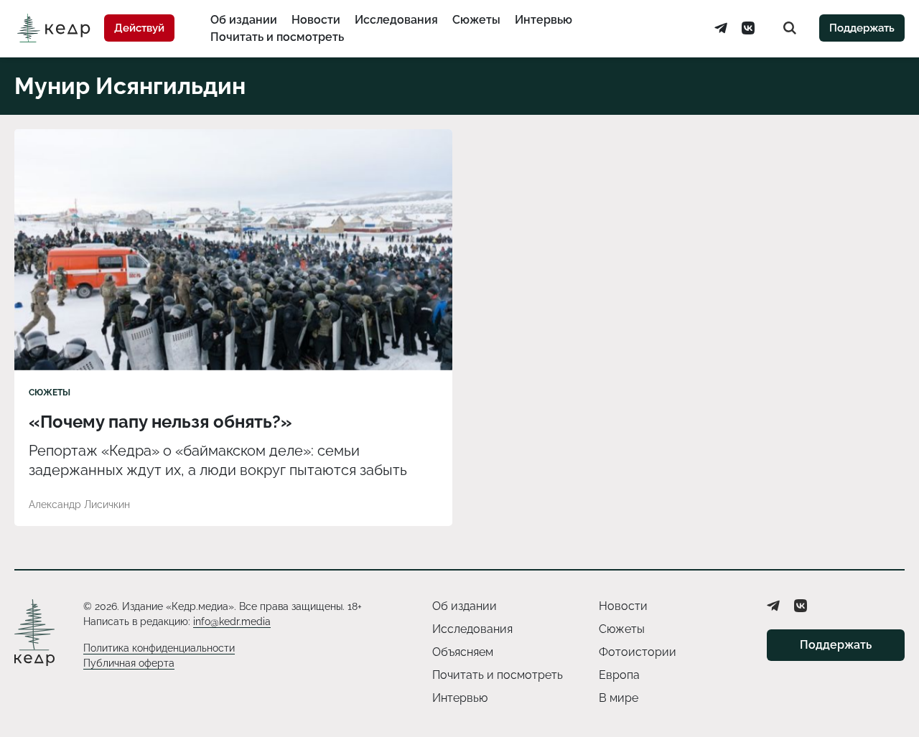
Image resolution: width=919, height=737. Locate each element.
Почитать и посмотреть (277, 37)
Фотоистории (637, 652)
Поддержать (862, 28)
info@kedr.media (232, 621)
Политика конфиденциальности (159, 648)
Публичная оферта (128, 663)
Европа (619, 675)
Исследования (396, 20)
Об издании (243, 20)
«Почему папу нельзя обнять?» (160, 421)
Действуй (139, 28)
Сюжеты (476, 20)
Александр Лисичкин (79, 504)
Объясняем (462, 652)
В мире (618, 698)
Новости (315, 20)
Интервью (543, 20)
